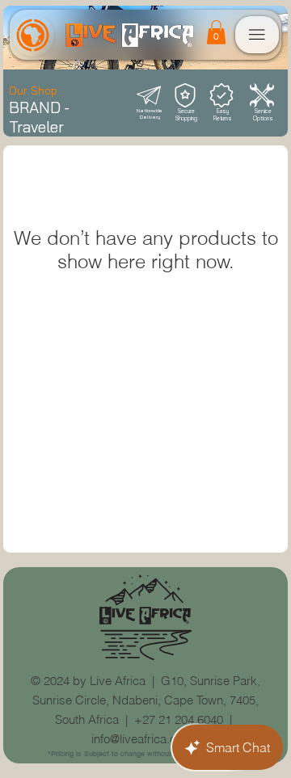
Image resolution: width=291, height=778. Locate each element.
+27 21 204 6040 (178, 719)
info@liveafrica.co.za (145, 738)
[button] (216, 32)
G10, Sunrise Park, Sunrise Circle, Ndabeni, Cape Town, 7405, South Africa (146, 700)
